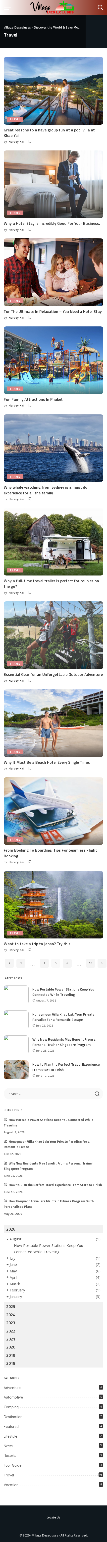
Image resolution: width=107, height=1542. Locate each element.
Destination (13, 1417)
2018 (10, 1363)
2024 (10, 1315)
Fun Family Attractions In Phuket (33, 399)
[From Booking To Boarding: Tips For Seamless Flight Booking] (53, 811)
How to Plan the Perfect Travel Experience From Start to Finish (55, 1185)
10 (90, 963)
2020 (10, 1347)
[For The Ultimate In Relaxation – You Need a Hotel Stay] (53, 272)
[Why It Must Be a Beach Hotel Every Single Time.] (53, 723)
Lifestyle (10, 1436)
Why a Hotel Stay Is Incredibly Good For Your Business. (52, 223)
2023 (10, 1323)
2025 (10, 1306)
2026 (10, 1229)
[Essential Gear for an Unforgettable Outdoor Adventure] (53, 635)
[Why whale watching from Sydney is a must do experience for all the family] (53, 448)
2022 (10, 1331)
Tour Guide (12, 1465)
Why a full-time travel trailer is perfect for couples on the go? (51, 583)
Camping (11, 1407)
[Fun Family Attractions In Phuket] (53, 360)
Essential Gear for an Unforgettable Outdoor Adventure (53, 674)
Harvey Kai (16, 141)
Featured (11, 1426)
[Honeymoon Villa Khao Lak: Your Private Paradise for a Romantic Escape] (16, 1019)
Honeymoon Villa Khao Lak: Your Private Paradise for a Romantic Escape (63, 1017)
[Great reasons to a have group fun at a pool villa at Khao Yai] (53, 90)
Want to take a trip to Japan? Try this (37, 944)
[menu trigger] (8, 7)
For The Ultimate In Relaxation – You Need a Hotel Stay (53, 311)
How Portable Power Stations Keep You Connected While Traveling (63, 992)
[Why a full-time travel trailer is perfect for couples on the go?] (53, 541)
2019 (10, 1355)
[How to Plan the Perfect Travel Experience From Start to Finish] (16, 1069)
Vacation (11, 1485)
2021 (10, 1339)
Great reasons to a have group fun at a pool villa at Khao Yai (49, 132)
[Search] (100, 7)
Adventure (12, 1388)
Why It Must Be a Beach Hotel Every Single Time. (47, 762)
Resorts (10, 1455)
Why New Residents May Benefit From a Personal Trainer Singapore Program (64, 1042)
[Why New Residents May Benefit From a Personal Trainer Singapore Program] (16, 1044)
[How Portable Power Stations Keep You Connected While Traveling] (16, 994)
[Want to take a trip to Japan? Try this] (53, 904)
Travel (15, 119)
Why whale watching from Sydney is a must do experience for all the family (45, 490)
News (8, 1446)
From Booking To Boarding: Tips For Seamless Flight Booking (50, 853)
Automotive (13, 1397)
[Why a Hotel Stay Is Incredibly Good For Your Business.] (53, 184)
